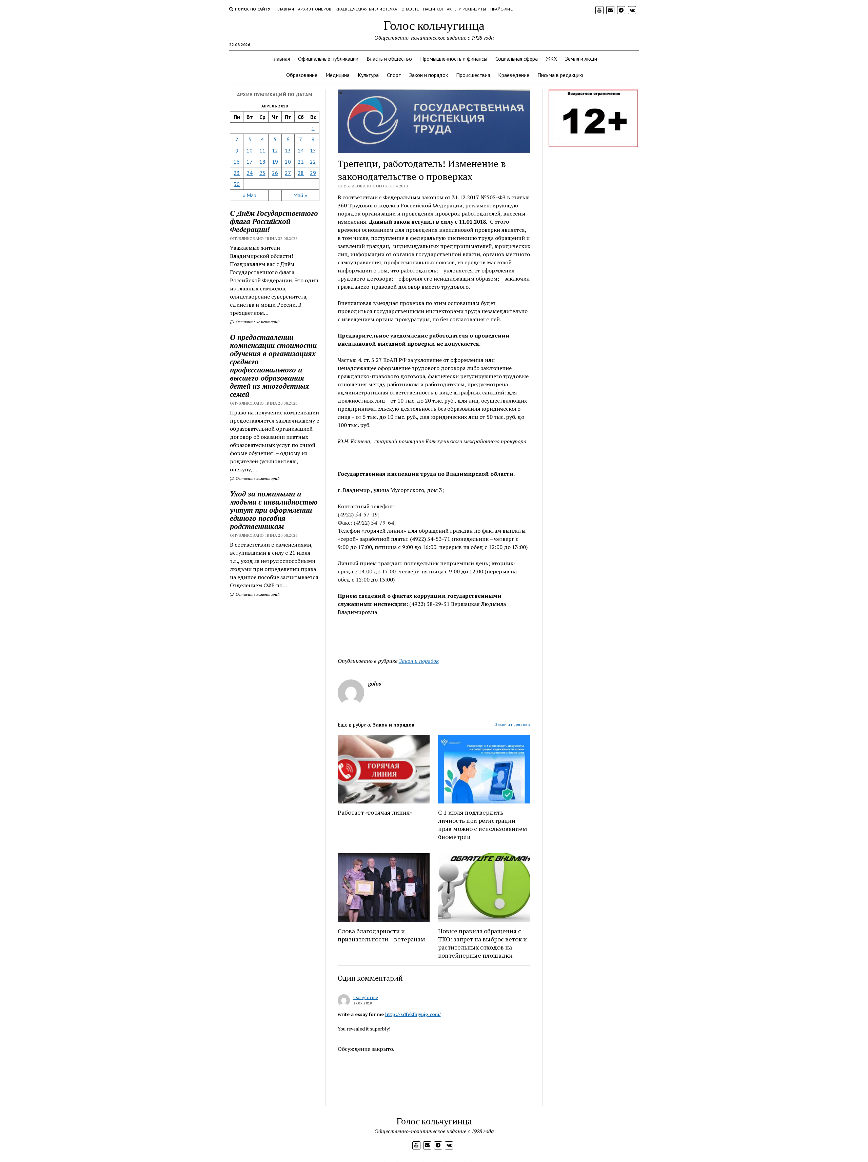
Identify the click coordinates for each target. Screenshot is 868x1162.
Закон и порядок (428, 75)
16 (237, 161)
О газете (410, 9)
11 (262, 150)
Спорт (394, 75)
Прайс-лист (502, 9)
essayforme (365, 997)
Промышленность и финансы (453, 58)
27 (288, 172)
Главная (285, 9)
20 (288, 161)
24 (249, 172)
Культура (368, 75)
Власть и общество (389, 58)
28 (301, 172)
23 (237, 172)
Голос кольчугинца (434, 25)
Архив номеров (315, 9)
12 (275, 150)
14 (301, 150)
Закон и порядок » (512, 724)
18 (262, 161)
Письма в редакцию (560, 75)
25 (262, 172)
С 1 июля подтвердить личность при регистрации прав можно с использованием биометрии (482, 824)
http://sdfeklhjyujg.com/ (413, 1014)
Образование (301, 75)
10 (249, 150)
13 (288, 150)
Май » (300, 195)
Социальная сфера (516, 58)
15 (313, 150)
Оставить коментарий (257, 321)
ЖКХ (551, 58)
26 (275, 172)
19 (275, 161)
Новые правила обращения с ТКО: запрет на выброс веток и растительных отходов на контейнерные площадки (482, 943)
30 (237, 184)
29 (313, 172)
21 (301, 161)
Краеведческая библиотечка (366, 9)
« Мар (249, 195)
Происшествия (473, 75)
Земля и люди (581, 58)
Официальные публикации (328, 58)
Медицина (338, 75)
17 (249, 161)
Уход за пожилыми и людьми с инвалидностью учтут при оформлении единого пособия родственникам (274, 510)
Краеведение (513, 75)
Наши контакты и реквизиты (454, 9)
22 (313, 161)
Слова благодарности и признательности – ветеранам (381, 935)
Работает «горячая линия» (375, 812)
